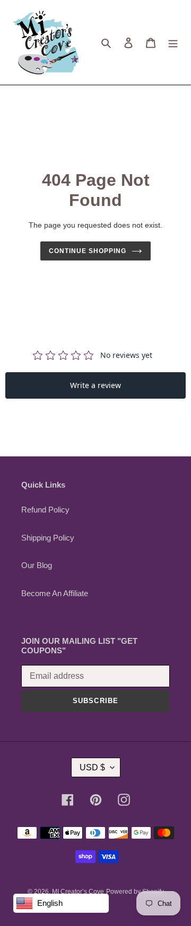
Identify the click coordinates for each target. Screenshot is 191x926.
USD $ (92, 767)
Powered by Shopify (135, 891)
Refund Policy (45, 509)
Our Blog (36, 565)
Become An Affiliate (54, 593)
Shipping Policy (47, 537)
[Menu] (173, 42)
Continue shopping (87, 251)
